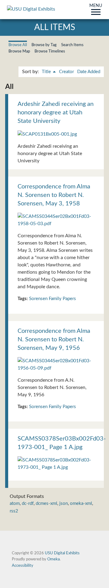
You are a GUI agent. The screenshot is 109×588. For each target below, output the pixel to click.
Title (47, 71)
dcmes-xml (46, 503)
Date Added (88, 71)
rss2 (14, 511)
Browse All (17, 45)
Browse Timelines (50, 51)
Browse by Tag (44, 45)
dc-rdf (28, 503)
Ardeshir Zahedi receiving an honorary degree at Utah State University (56, 112)
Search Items (72, 45)
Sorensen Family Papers (52, 298)
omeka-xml (81, 503)
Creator (66, 71)
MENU (95, 6)
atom (15, 503)
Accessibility (22, 565)
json (63, 503)
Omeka (53, 559)
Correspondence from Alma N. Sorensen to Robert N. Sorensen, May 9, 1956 (54, 339)
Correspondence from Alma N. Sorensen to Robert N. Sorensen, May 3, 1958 (54, 195)
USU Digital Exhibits (62, 553)
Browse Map (19, 51)
